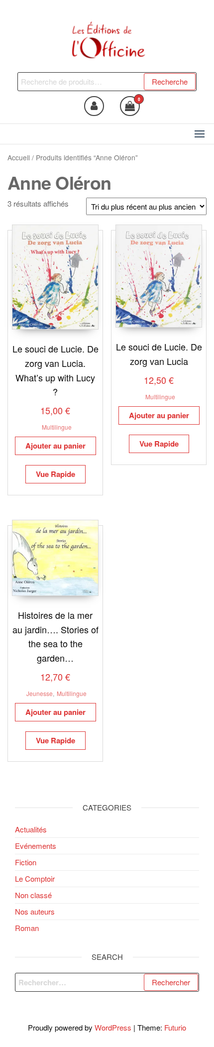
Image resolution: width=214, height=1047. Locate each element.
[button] (200, 134)
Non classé (33, 895)
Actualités (31, 829)
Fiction (25, 862)
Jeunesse (39, 693)
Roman (27, 928)
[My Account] (94, 106)
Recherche (170, 81)
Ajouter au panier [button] (55, 445)
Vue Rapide (55, 473)
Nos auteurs (35, 911)
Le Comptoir (35, 878)
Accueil (18, 157)
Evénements (35, 845)
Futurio (175, 1027)
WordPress (113, 1027)
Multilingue (57, 427)
